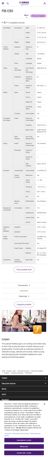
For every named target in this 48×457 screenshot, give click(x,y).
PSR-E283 (28, 373)
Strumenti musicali (23, 371)
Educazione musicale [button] (9, 383)
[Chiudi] (44, 404)
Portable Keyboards (17, 373)
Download (23, 296)
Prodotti (6, 373)
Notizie (4, 388)
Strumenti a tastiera (37, 371)
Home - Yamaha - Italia (9, 371)
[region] (24, 428)
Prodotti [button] (4, 378)
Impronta (8, 433)
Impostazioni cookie (24, 440)
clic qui (18, 428)
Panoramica (23, 285)
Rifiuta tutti (24, 446)
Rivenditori (5, 399)
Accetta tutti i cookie (24, 453)
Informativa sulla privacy (20, 433)
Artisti (4, 394)
